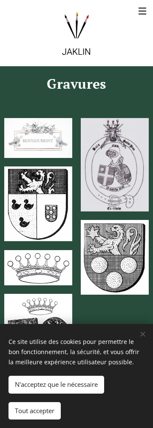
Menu (142, 10)
